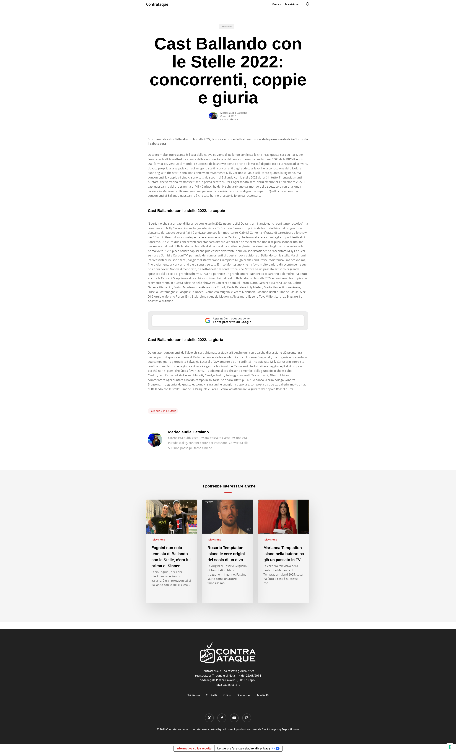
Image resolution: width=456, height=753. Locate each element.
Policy (227, 695)
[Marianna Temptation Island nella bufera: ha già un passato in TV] (283, 552)
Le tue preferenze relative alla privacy (243, 748)
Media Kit (263, 695)
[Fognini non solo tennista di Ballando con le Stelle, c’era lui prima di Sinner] (171, 552)
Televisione (227, 26)
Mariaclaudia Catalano (233, 112)
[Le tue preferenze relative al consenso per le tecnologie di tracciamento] (449, 746)
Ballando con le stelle (163, 411)
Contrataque (157, 4)
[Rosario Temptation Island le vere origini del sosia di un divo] (227, 552)
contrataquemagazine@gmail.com (211, 729)
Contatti (211, 695)
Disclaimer (244, 695)
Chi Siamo (193, 695)
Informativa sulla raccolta (194, 748)
